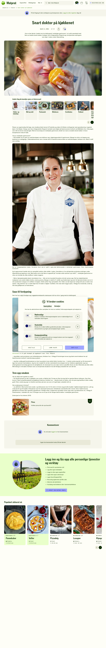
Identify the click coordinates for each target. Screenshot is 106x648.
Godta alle (74, 347)
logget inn (54, 432)
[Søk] (46, 3)
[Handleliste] (86, 3)
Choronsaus (15, 353)
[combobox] (59, 3)
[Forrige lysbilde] (88, 122)
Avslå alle (31, 347)
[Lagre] (64, 29)
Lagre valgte (53, 347)
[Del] (59, 29)
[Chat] (77, 3)
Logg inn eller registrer (69, 13)
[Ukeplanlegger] (82, 3)
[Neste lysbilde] (92, 122)
